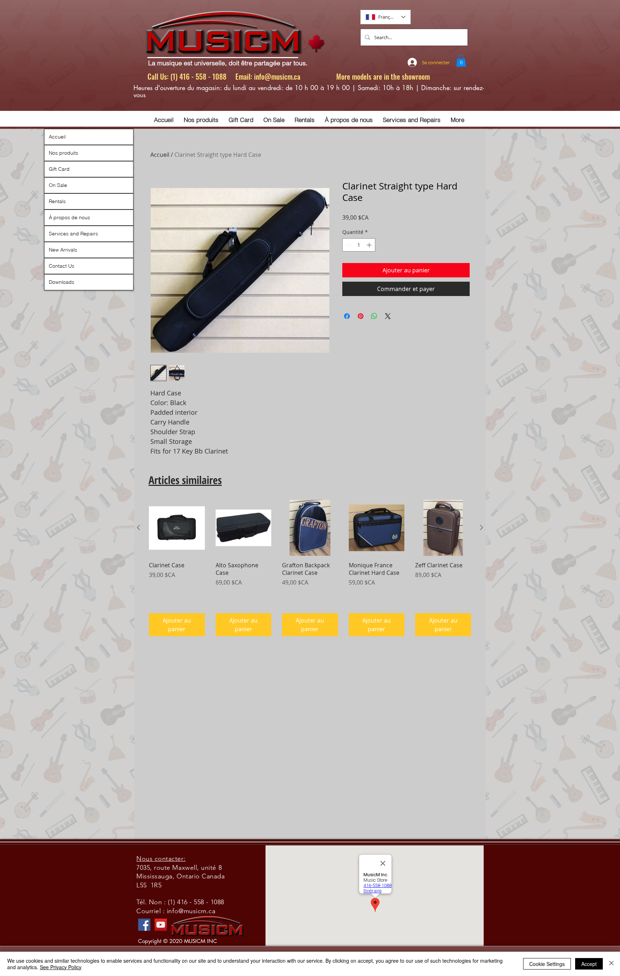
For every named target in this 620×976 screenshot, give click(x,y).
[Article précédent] (138, 527)
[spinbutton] (358, 245)
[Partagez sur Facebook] (347, 316)
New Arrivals (63, 250)
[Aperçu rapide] (177, 528)
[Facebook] (144, 925)
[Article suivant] (481, 527)
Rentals (57, 201)
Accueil (159, 155)
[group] (310, 568)
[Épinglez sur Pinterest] (360, 316)
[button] (461, 60)
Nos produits (63, 153)
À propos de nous (69, 217)
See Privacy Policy (60, 967)
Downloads (61, 282)
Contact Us (61, 266)
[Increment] (369, 245)
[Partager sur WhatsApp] (374, 316)
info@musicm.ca (277, 76)
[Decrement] (347, 245)
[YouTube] (161, 925)
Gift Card (59, 169)
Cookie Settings (547, 963)
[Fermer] (611, 963)
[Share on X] (388, 316)
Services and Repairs (73, 233)
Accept (589, 963)
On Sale (58, 185)
